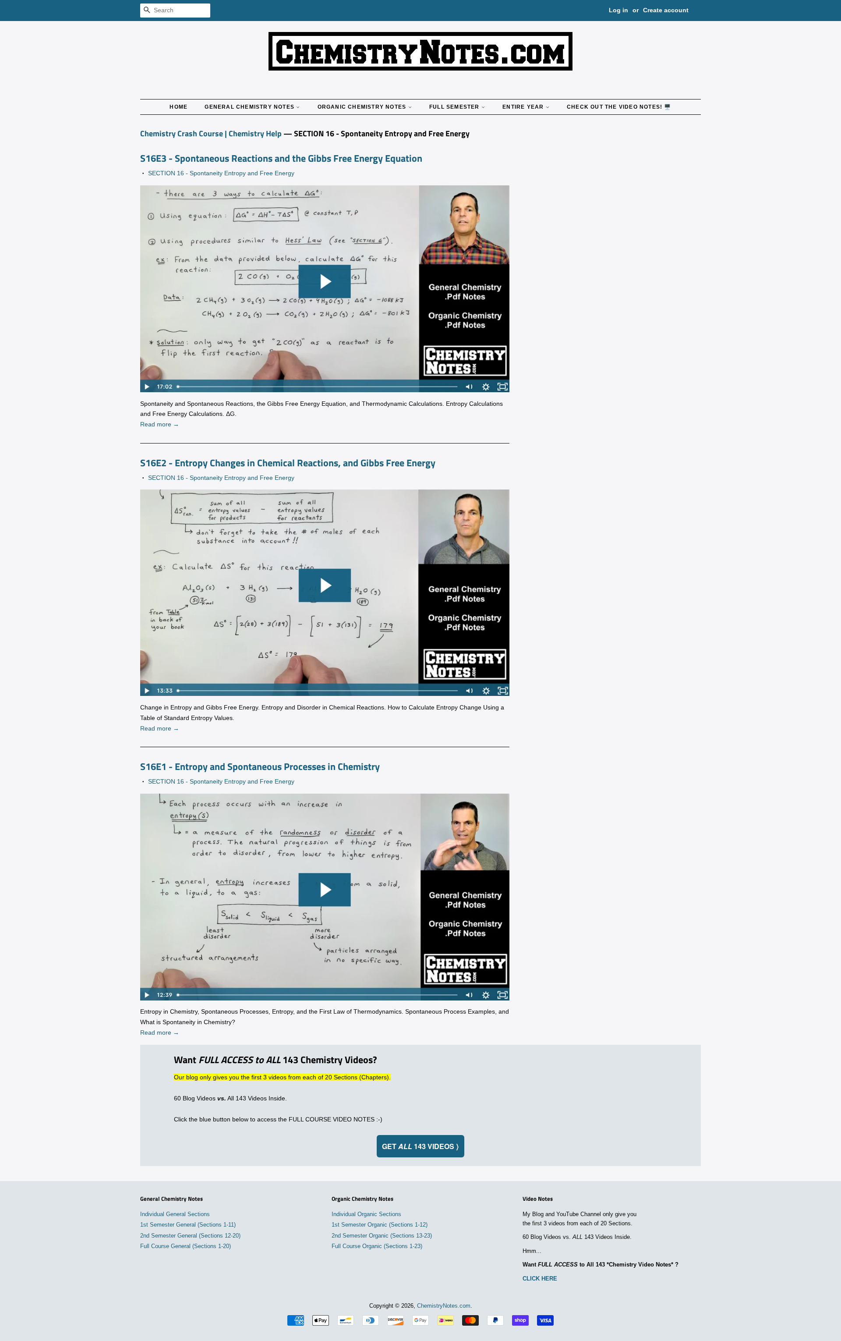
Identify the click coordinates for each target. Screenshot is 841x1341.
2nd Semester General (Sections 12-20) (190, 1236)
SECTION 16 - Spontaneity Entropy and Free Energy (221, 173)
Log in (618, 10)
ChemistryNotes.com (443, 1306)
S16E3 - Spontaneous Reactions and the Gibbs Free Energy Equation (281, 158)
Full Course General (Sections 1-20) (185, 1246)
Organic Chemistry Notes (363, 107)
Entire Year (523, 107)
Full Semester (455, 107)
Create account (666, 10)
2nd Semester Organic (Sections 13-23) (382, 1236)
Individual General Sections (175, 1214)
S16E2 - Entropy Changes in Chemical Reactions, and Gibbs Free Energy (287, 462)
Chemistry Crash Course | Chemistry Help (211, 133)
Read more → (159, 424)
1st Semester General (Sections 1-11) (188, 1225)
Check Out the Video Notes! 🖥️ (619, 107)
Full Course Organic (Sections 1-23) (377, 1246)
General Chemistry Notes (250, 107)
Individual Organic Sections (366, 1214)
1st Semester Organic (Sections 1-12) (380, 1225)
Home (178, 107)
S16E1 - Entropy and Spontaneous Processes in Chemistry (260, 766)
